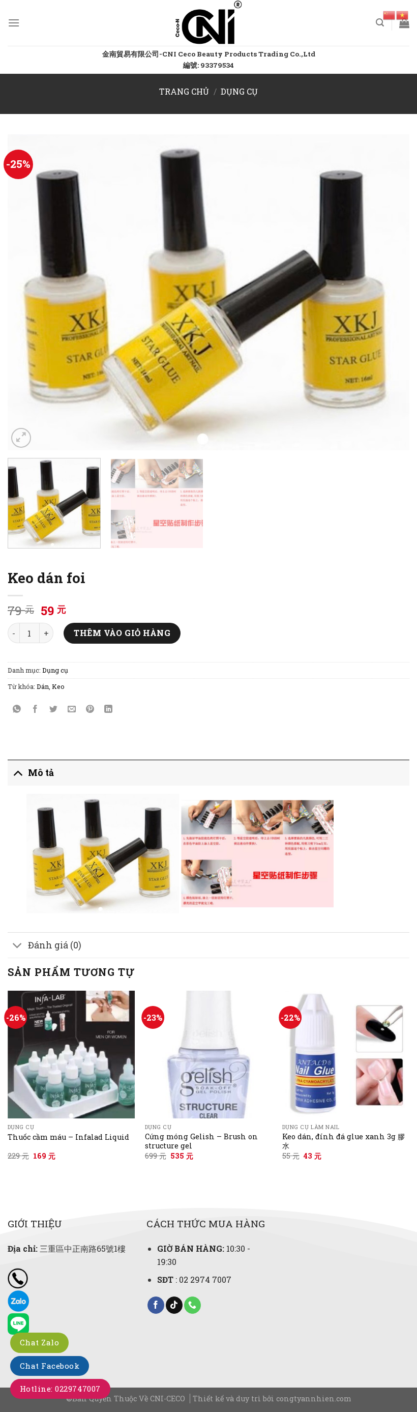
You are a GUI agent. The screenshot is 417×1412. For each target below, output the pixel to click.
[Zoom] (21, 438)
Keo (58, 686)
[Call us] (192, 1305)
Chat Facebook (49, 1366)
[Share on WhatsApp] (17, 709)
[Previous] (28, 292)
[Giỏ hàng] (404, 23)
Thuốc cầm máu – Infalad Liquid (68, 1137)
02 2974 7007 (205, 1279)
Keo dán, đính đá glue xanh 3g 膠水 (343, 1141)
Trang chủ (184, 91)
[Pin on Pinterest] (90, 709)
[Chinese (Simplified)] (389, 14)
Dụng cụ (239, 91)
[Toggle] (17, 773)
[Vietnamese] (402, 14)
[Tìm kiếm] (380, 23)
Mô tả (41, 773)
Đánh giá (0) (54, 945)
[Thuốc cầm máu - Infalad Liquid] (71, 1054)
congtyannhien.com (313, 1398)
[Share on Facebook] (35, 709)
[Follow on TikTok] (174, 1305)
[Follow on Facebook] (155, 1305)
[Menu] (14, 22)
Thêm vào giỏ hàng (122, 632)
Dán (43, 686)
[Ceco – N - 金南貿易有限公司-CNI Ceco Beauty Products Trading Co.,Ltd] (209, 23)
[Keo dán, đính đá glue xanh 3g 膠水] (345, 1054)
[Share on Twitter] (53, 709)
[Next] (388, 292)
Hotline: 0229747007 (60, 1389)
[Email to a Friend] (72, 709)
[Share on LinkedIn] (108, 709)
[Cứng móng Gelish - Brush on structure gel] (208, 1054)
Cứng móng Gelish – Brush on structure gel (201, 1141)
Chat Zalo (39, 1342)
